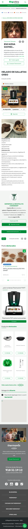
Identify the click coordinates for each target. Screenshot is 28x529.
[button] (25, 2)
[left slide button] (2, 280)
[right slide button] (25, 280)
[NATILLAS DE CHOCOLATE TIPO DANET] (14, 256)
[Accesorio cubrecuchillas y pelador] (7, 338)
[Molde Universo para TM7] (7, 363)
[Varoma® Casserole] (20, 338)
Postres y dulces (7, 264)
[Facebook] (6, 484)
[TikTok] (21, 484)
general (13, 8)
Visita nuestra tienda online (13, 5)
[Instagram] (16, 484)
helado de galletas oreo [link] (21, 8)
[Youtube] (11, 484)
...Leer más (21, 56)
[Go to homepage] (14, 2)
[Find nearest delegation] (2, 2)
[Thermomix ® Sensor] (20, 363)
